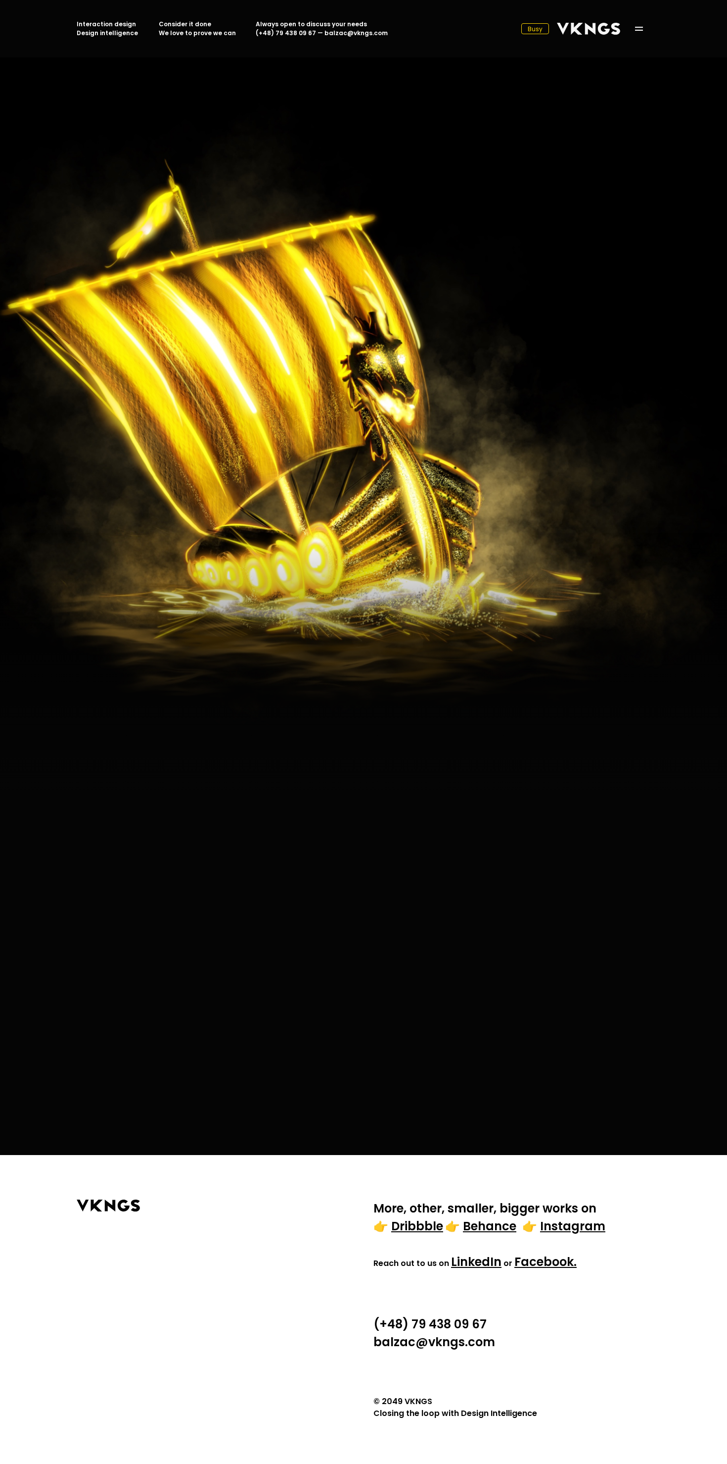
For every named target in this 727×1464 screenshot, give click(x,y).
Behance (489, 1226)
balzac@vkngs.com (356, 33)
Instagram (572, 1226)
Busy (535, 29)
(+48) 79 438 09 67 (286, 33)
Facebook (544, 1262)
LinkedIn (476, 1262)
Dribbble (417, 1226)
